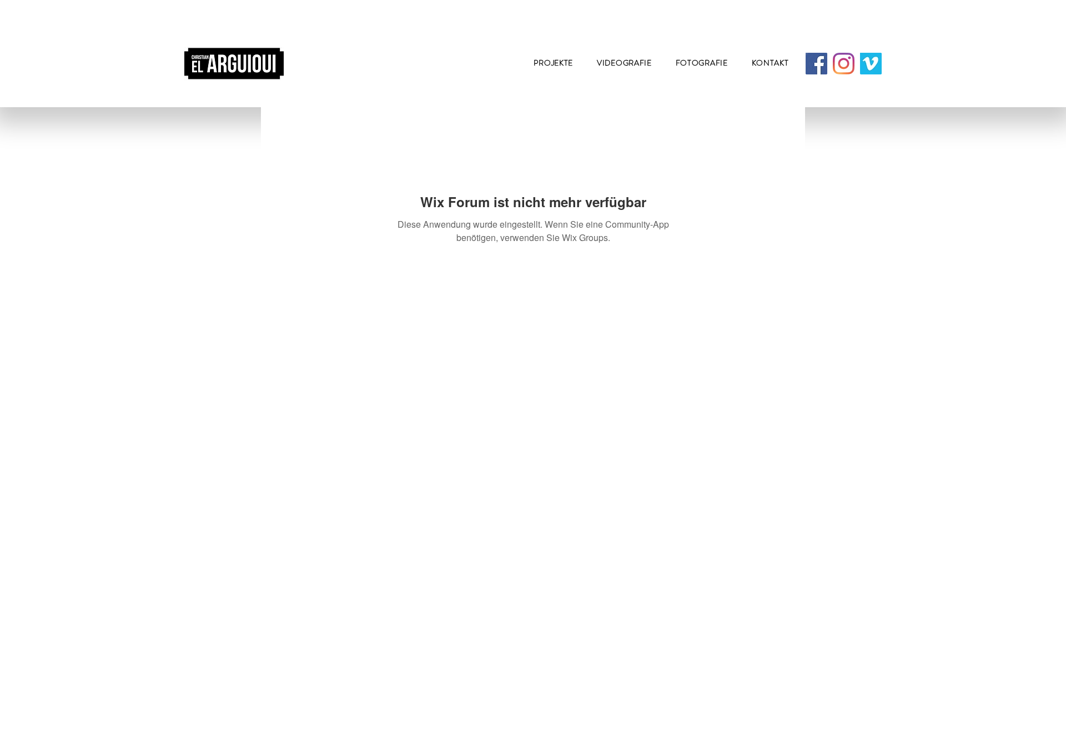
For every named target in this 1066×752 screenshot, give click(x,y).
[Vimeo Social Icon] (871, 63)
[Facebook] (816, 63)
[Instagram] (843, 63)
